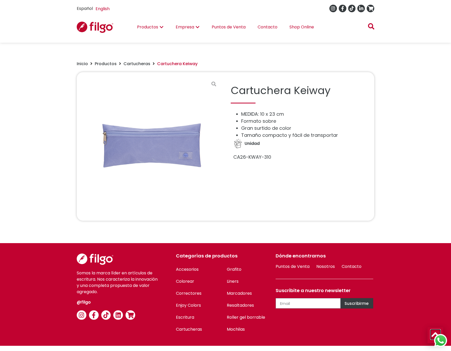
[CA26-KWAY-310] (151, 146)
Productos (106, 64)
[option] (102, 9)
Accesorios (187, 269)
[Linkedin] (118, 315)
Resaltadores (240, 305)
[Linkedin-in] (361, 8)
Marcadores (239, 293)
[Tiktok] (352, 8)
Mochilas (236, 329)
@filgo (84, 302)
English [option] (103, 9)
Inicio (82, 64)
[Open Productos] (161, 27)
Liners (233, 281)
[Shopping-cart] (370, 8)
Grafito (234, 269)
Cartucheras (136, 64)
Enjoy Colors (188, 305)
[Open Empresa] (197, 27)
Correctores (188, 293)
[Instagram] (333, 8)
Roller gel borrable (246, 317)
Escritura (185, 317)
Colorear (185, 281)
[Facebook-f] (342, 8)
